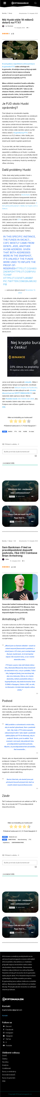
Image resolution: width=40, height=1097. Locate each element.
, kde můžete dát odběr (20, 399)
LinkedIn (28, 382)
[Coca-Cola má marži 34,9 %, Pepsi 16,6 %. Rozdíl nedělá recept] (20, 516)
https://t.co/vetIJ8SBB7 (18, 278)
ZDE (3, 407)
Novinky (4, 13)
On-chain (31, 431)
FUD (20, 431)
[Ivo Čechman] (3, 26)
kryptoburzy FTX (21, 133)
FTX (15, 431)
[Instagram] (3, 1032)
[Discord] (3, 1026)
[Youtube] (3, 1045)
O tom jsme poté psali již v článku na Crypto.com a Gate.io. (19, 206)
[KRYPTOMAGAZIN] (19, 3)
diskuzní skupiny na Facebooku (26, 388)
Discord (8, 1026)
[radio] (11, 421)
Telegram (9, 1036)
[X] (3, 1042)
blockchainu (25, 195)
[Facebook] (3, 1029)
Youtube (9, 1045)
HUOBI (25, 431)
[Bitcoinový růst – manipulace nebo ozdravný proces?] (20, 491)
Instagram (9, 1033)
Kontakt (5, 1016)
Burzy (10, 13)
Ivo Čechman (9, 26)
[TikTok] (3, 1039)
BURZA (10, 431)
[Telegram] (3, 1036)
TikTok (8, 1039)
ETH (19, 220)
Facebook (9, 1029)
